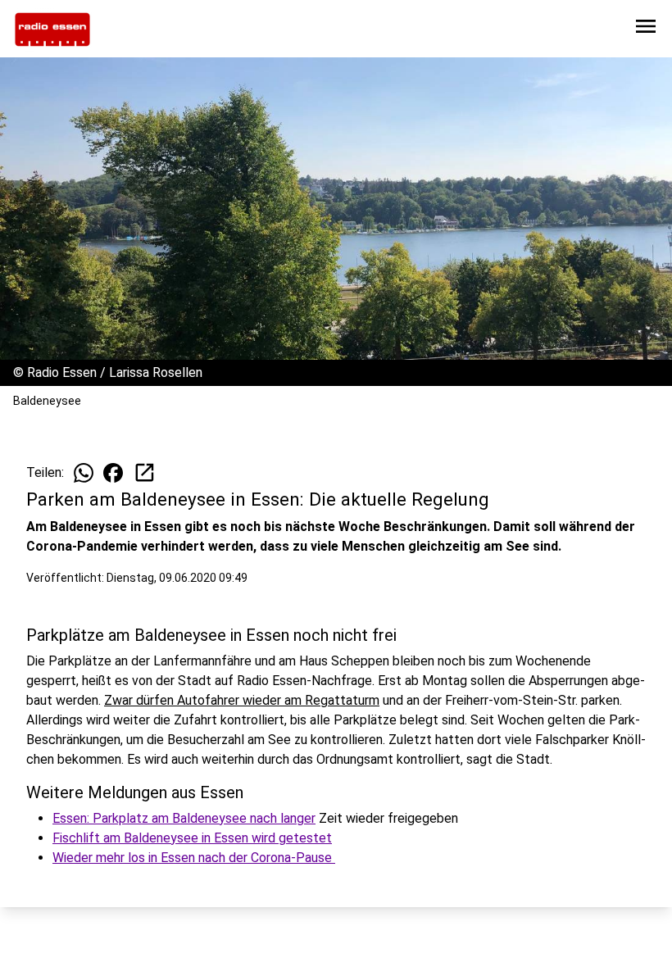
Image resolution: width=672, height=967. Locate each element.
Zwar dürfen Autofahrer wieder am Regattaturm (241, 700)
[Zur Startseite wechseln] (52, 29)
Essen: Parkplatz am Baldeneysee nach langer (184, 818)
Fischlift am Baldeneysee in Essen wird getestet (192, 838)
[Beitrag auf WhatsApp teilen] (83, 473)
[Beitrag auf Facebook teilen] (113, 473)
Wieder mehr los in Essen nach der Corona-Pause (193, 857)
